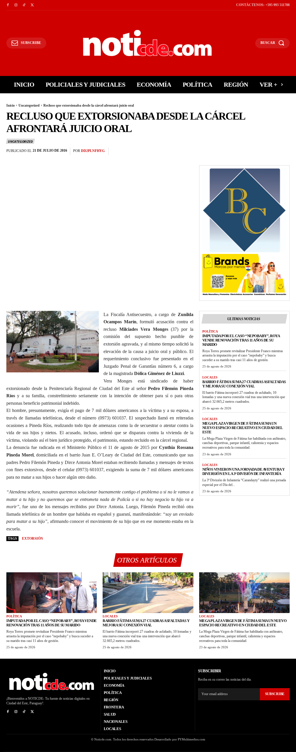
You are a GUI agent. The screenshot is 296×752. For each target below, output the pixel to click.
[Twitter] (32, 5)
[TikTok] (24, 5)
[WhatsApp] (284, 151)
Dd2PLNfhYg (93, 151)
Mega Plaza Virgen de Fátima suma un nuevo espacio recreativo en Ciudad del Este (242, 427)
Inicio (10, 105)
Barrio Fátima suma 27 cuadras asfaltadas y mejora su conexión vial (244, 384)
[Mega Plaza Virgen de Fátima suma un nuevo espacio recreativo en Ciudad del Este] (244, 592)
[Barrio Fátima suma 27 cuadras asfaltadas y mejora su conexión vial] (148, 592)
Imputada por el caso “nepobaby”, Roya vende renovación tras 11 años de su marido (241, 340)
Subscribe (274, 694)
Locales (209, 377)
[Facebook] (7, 5)
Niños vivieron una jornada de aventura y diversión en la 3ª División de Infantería (243, 471)
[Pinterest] (270, 151)
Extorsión (32, 538)
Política (210, 331)
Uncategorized (29, 105)
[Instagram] (15, 5)
